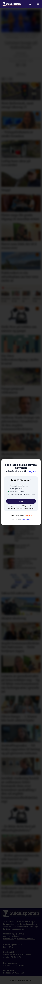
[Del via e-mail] (24, 65)
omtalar (21, 74)
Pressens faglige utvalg (13, 934)
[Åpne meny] (38, 4)
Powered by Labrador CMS (21, 980)
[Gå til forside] (12, 4)
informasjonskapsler (26, 939)
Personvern (8, 939)
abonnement (25, 519)
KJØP (21, 501)
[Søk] (30, 4)
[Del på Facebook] (17, 65)
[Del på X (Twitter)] (21, 65)
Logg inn (21, 471)
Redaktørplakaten (11, 936)
